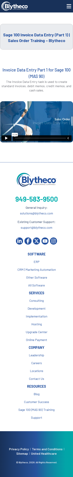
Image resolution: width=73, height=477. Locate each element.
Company (36, 347)
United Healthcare (44, 453)
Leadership (36, 355)
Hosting (36, 324)
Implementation (36, 316)
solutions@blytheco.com (36, 213)
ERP (37, 262)
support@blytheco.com (36, 227)
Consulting (36, 300)
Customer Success (36, 402)
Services (36, 293)
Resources (36, 386)
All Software (36, 285)
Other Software (36, 277)
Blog (37, 394)
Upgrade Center (36, 332)
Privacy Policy (19, 449)
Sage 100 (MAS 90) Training (36, 410)
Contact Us (36, 379)
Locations (36, 371)
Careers (36, 363)
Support (36, 417)
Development (37, 308)
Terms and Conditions (47, 449)
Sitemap (22, 453)
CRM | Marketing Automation (36, 269)
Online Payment (36, 340)
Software (37, 254)
